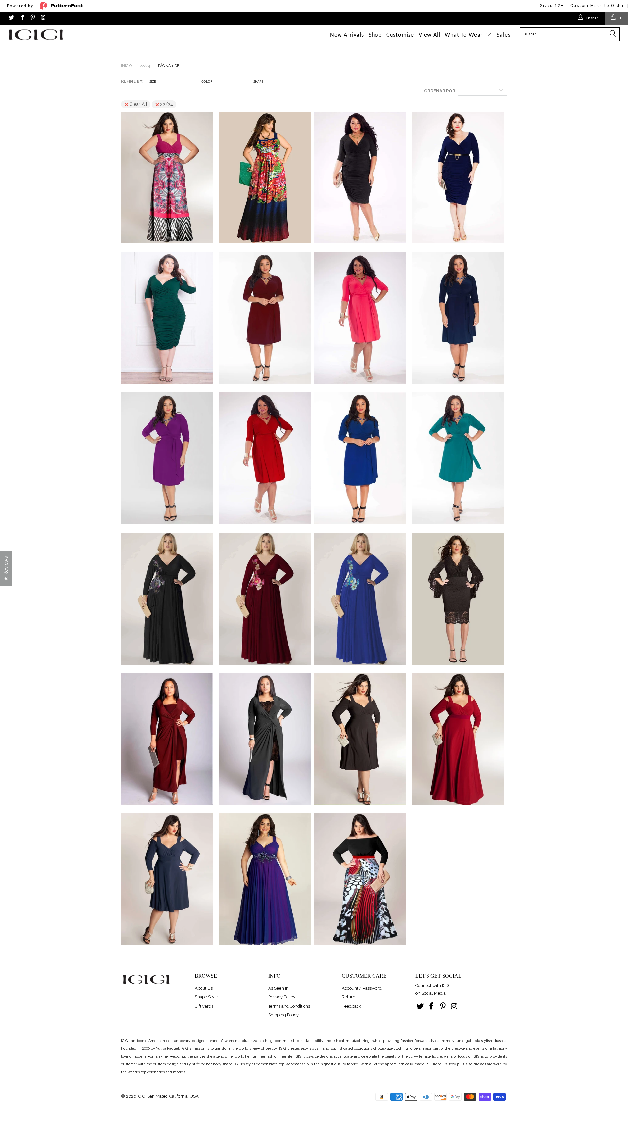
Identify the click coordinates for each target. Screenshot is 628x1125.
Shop (375, 35)
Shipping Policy (283, 1014)
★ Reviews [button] (6, 568)
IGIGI (141, 1096)
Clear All (138, 104)
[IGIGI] (53, 34)
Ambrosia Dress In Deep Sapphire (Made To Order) (458, 178)
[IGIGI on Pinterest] (32, 18)
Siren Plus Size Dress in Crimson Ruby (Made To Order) (458, 739)
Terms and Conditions (289, 1006)
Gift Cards (204, 1006)
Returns (349, 996)
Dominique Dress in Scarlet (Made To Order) (265, 458)
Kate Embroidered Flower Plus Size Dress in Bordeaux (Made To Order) (265, 599)
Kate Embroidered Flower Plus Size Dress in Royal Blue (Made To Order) (360, 599)
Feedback (351, 1006)
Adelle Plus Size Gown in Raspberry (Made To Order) (167, 178)
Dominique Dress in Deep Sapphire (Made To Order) (458, 318)
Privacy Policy (281, 996)
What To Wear (464, 35)
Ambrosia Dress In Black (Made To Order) (360, 178)
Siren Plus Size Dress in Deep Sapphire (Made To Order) (167, 879)
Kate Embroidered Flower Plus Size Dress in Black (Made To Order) (167, 599)
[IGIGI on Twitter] (11, 18)
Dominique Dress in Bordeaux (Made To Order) (265, 318)
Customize (400, 35)
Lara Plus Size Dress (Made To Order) (458, 599)
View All (429, 35)
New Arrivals (347, 35)
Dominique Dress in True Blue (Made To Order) (360, 458)
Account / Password (362, 988)
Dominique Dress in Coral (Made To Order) (360, 318)
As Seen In (278, 988)
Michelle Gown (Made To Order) (265, 739)
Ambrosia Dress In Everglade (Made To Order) (167, 318)
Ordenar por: (440, 90)
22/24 (166, 104)
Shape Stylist (207, 996)
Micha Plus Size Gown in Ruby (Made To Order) (167, 739)
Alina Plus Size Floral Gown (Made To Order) (265, 178)
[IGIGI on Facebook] (22, 18)
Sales (504, 35)
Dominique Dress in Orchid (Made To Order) (167, 458)
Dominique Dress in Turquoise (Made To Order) (458, 458)
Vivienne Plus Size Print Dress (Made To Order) (360, 879)
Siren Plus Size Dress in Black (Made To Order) (360, 739)
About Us (204, 988)
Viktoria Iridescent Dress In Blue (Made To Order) (265, 879)
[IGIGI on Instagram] (43, 18)
